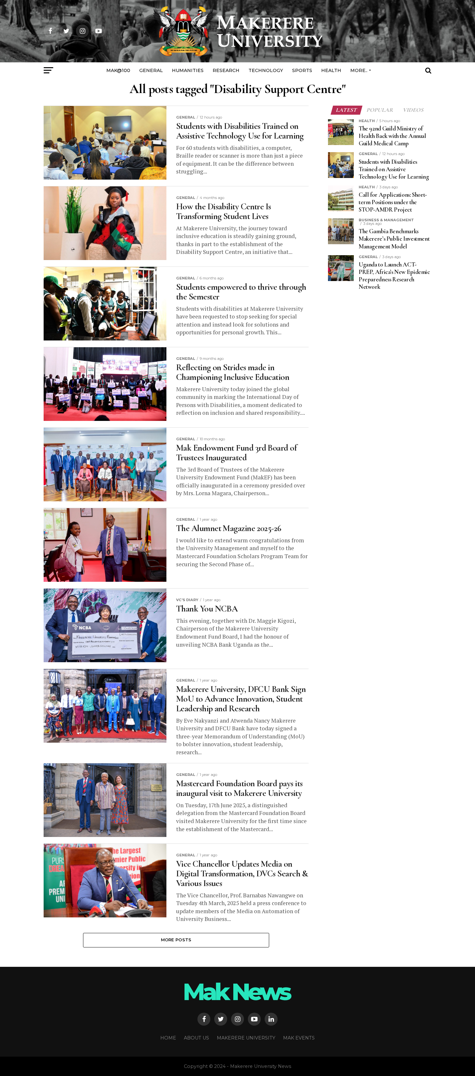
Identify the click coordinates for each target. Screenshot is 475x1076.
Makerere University (246, 1038)
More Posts (176, 939)
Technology (265, 70)
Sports (302, 70)
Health (331, 70)
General (151, 70)
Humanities (188, 70)
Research (226, 70)
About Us (196, 1038)
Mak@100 (118, 70)
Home (168, 1038)
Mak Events (299, 1038)
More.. (358, 70)
